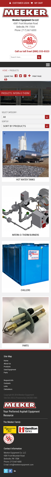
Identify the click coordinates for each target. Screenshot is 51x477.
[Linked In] (15, 471)
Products (14, 70)
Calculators (8, 389)
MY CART (38, 3)
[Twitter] (10, 471)
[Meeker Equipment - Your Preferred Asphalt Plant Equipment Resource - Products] (25, 13)
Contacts (7, 383)
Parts (6, 373)
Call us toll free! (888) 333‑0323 (32, 51)
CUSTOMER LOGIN (20, 3)
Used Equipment (10, 370)
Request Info (8, 380)
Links (6, 386)
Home (4, 70)
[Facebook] (6, 471)
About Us (7, 364)
